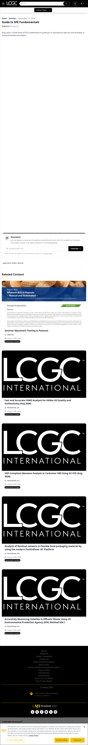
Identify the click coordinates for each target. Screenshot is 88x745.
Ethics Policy (44, 664)
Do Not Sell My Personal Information (44, 667)
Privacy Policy (44, 670)
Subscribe (74, 248)
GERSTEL (10, 335)
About (44, 651)
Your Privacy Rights (44, 681)
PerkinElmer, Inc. (13, 408)
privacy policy (48, 253)
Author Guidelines (44, 656)
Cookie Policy (33, 735)
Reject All (77, 740)
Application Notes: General (13, 263)
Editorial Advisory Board (44, 662)
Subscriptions (44, 675)
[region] (44, 734)
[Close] (84, 726)
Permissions (44, 673)
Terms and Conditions (44, 678)
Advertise (44, 653)
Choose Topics (41, 10)
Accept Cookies (61, 740)
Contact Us (44, 659)
